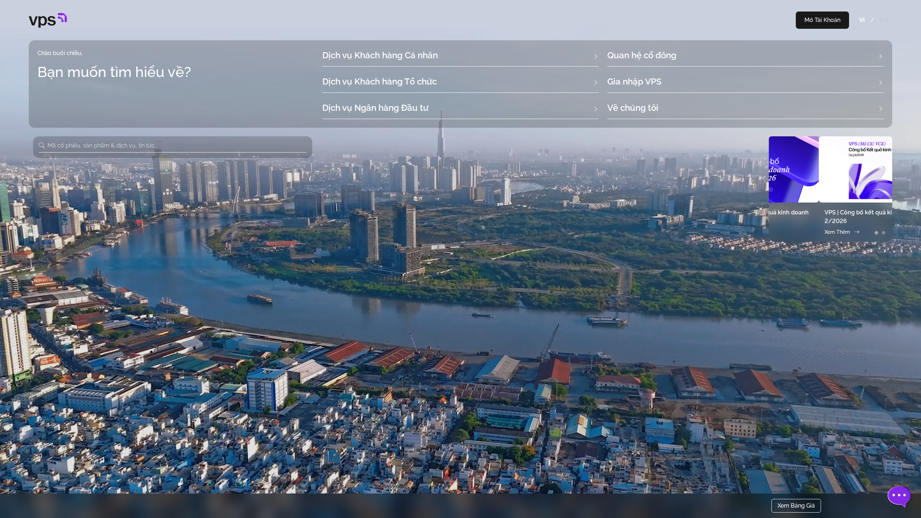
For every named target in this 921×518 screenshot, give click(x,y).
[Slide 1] (876, 233)
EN (884, 20)
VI (862, 20)
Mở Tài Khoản (822, 20)
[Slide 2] (883, 233)
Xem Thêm (787, 232)
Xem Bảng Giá (796, 505)
